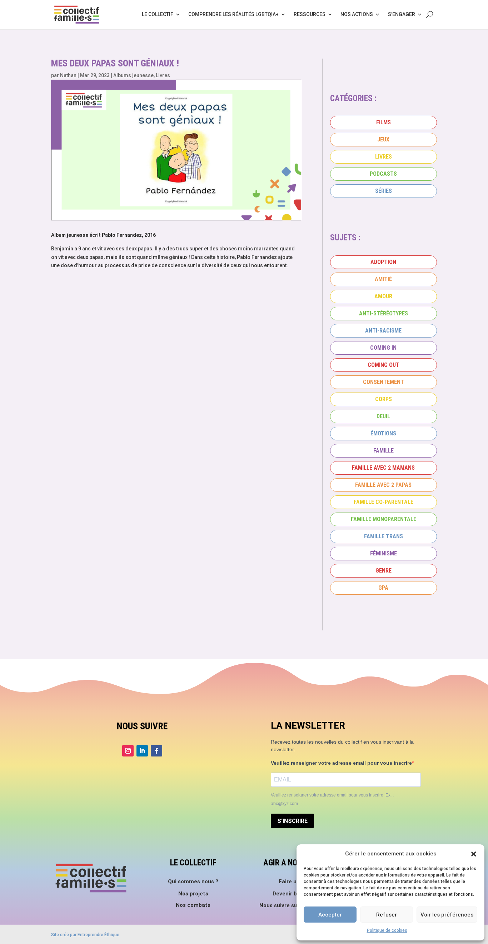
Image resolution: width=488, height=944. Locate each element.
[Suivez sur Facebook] (156, 750)
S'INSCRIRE (292, 821)
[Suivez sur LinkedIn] (142, 750)
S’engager (401, 14)
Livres (163, 75)
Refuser (386, 914)
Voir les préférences (446, 914)
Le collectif (157, 14)
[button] (473, 854)
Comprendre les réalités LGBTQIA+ (233, 14)
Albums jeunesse (133, 75)
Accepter (330, 914)
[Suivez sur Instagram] (128, 750)
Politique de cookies (387, 930)
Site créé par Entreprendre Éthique (85, 934)
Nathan (68, 75)
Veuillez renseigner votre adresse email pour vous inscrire (341, 763)
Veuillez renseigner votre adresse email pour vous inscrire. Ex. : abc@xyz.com (332, 799)
